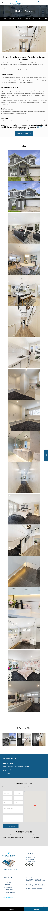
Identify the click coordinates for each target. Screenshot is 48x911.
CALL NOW (12, 909)
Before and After (29, 18)
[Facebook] (26, 864)
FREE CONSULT (36, 909)
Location (39, 18)
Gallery (19, 18)
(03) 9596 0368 (38, 3)
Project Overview (9, 18)
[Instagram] (29, 864)
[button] (24, 133)
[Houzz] (32, 864)
